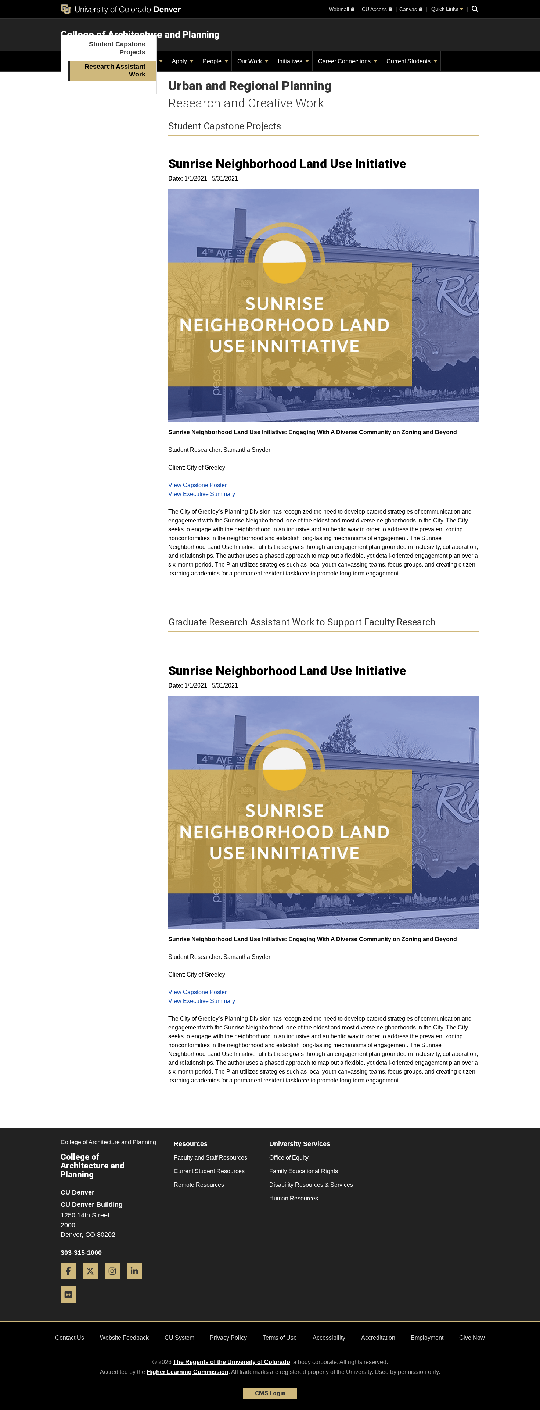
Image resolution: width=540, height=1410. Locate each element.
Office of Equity (289, 1157)
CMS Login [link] (270, 1393)
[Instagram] (115, 1282)
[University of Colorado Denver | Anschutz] (121, 9)
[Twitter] (93, 1282)
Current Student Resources (209, 1171)
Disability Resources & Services (311, 1185)
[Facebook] (71, 1282)
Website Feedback (124, 1338)
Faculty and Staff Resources (210, 1157)
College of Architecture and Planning (140, 34)
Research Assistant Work (114, 70)
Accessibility (329, 1338)
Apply (180, 61)
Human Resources (293, 1198)
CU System (179, 1338)
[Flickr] (71, 1306)
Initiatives (291, 61)
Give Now (472, 1338)
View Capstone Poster (197, 485)
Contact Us (69, 1338)
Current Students (409, 61)
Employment (427, 1338)
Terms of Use (280, 1338)
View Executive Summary (201, 494)
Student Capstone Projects (117, 48)
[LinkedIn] (137, 1282)
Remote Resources (199, 1185)
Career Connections (345, 61)
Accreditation (378, 1338)
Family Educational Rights (303, 1171)
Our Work (250, 61)
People (213, 61)
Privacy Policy (228, 1338)
